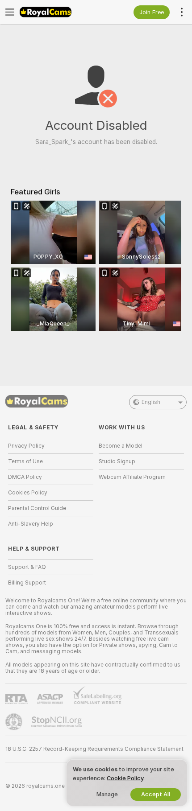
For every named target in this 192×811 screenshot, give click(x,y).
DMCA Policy (25, 477)
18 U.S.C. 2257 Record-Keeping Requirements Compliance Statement (94, 749)
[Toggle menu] (10, 12)
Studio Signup (117, 461)
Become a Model (120, 446)
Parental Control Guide (37, 508)
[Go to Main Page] (58, 12)
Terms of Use (25, 461)
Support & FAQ (27, 567)
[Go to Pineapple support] (14, 721)
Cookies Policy (27, 493)
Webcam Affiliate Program (132, 477)
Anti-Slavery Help (30, 524)
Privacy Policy (26, 446)
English (151, 402)
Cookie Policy (125, 778)
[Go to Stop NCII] (57, 721)
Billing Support (27, 583)
